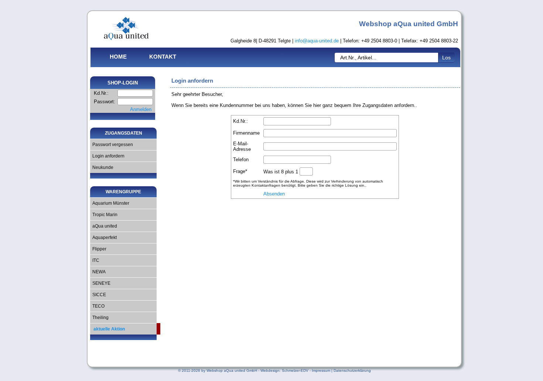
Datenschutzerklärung (352, 370)
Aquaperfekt (103, 237)
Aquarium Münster (109, 203)
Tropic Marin (103, 214)
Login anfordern (107, 156)
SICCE (98, 294)
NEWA (98, 272)
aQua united (103, 226)
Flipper (98, 249)
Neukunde (101, 167)
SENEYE (100, 283)
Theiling (99, 317)
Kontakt (162, 56)
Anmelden (140, 109)
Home (118, 56)
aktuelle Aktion (107, 329)
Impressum (321, 370)
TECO (97, 306)
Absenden (274, 194)
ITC (94, 260)
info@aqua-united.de (317, 41)
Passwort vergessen (111, 144)
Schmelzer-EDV (295, 370)
